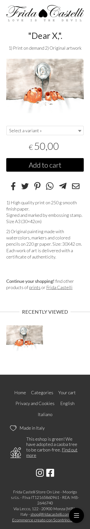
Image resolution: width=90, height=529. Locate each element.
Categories (42, 392)
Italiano (45, 414)
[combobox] (45, 130)
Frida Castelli (59, 287)
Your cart (67, 392)
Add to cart (45, 165)
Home (20, 392)
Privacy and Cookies (35, 403)
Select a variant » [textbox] (25, 130)
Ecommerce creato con (45, 519)
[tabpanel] (45, 86)
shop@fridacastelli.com (50, 514)
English (67, 403)
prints (34, 287)
